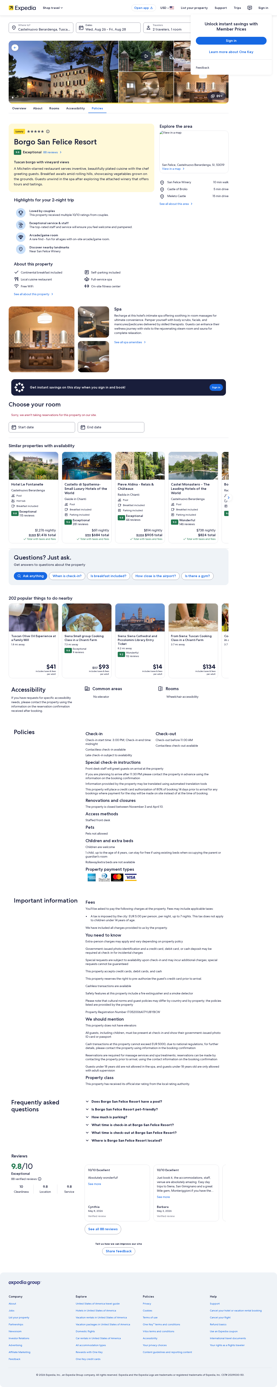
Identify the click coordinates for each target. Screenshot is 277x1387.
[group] (121, 576)
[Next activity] (228, 640)
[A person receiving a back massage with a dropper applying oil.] (93, 356)
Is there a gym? (197, 576)
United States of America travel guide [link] (98, 1303)
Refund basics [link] (218, 1324)
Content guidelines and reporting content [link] (167, 1352)
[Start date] (42, 427)
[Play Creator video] (146, 56)
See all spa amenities (128, 342)
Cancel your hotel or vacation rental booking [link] (236, 1310)
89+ (219, 96)
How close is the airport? (155, 576)
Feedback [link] (14, 1359)
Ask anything (33, 576)
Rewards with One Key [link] (89, 1352)
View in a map (171, 169)
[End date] (111, 427)
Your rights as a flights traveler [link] (227, 1345)
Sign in (263, 8)
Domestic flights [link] (85, 1331)
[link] (231, 67)
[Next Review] (220, 1193)
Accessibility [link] (150, 1338)
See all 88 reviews (103, 1229)
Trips (237, 8)
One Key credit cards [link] (88, 1359)
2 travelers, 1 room (167, 29)
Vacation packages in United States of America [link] (103, 1324)
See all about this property (31, 294)
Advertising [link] (15, 1345)
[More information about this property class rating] (47, 131)
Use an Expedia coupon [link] (224, 1331)
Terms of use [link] (150, 1317)
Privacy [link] (147, 1303)
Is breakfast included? (108, 576)
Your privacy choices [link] (155, 1345)
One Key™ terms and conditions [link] (161, 1324)
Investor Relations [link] (19, 1338)
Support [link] (215, 1303)
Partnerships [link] (16, 1324)
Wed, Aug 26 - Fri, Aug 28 (105, 29)
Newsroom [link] (15, 1331)
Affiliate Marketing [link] (19, 1352)
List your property (194, 8)
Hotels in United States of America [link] (96, 1310)
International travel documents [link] (228, 1338)
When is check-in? (67, 576)
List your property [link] (19, 1317)
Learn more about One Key (231, 52)
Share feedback (119, 1251)
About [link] (12, 1303)
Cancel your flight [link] (220, 1317)
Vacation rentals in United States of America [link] (101, 1317)
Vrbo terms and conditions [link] (158, 1331)
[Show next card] (228, 497)
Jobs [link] (11, 1310)
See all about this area (174, 204)
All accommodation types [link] (91, 1345)
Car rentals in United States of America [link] (98, 1338)
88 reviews (50, 152)
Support (221, 8)
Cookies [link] (147, 1310)
